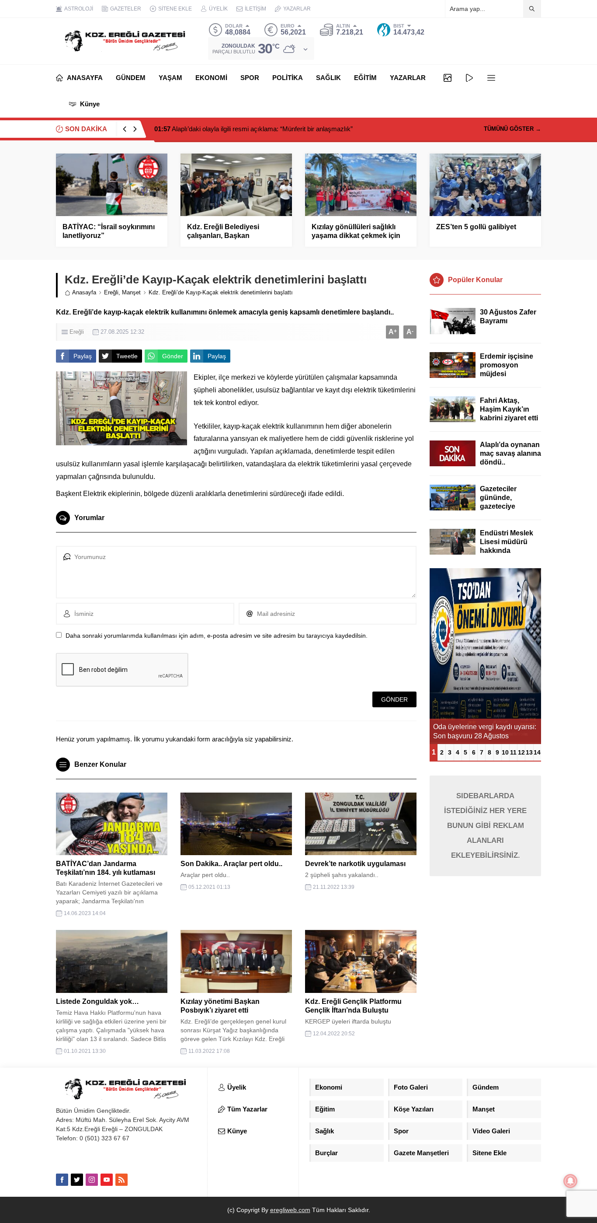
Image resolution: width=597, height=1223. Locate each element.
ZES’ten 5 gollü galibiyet (476, 227)
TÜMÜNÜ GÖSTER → (512, 129)
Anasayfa (84, 292)
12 (521, 752)
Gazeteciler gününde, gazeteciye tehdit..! (498, 502)
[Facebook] (62, 1180)
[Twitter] (77, 1180)
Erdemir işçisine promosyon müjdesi (506, 365)
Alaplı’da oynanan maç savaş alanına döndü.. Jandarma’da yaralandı (510, 462)
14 (537, 752)
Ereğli (111, 292)
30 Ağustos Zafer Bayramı (508, 316)
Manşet (131, 292)
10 (505, 752)
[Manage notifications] (570, 1181)
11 (513, 752)
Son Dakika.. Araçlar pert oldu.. (231, 863)
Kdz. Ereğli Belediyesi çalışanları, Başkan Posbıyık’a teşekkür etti (225, 235)
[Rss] (121, 1180)
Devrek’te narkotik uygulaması (355, 863)
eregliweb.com (290, 1209)
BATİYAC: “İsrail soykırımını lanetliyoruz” (108, 231)
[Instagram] (92, 1180)
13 (529, 752)
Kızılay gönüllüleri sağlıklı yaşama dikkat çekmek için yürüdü (356, 235)
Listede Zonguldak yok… (97, 1001)
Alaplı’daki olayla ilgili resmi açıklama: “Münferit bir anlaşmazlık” (253, 129)
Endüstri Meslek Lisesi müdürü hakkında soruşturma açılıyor (506, 550)
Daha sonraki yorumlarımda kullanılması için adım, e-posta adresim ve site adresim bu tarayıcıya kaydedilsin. (217, 635)
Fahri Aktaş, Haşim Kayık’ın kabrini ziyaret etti (509, 409)
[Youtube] (107, 1180)
